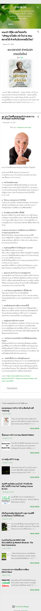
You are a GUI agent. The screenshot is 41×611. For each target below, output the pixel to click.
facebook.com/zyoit (24, 127)
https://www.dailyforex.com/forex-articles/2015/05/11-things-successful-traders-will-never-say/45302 (19, 378)
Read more (34, 428)
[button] (38, 32)
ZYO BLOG (20, 7)
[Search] (38, 8)
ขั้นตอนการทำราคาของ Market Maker (18, 435)
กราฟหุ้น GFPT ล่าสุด (10, 459)
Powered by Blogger (22, 607)
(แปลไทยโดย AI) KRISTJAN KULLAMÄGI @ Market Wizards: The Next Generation (17, 542)
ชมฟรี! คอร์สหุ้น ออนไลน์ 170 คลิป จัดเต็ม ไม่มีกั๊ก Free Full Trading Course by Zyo (17, 486)
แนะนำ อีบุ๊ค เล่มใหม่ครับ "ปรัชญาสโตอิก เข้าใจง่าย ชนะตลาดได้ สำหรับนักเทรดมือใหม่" (18, 36)
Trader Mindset (12, 388)
